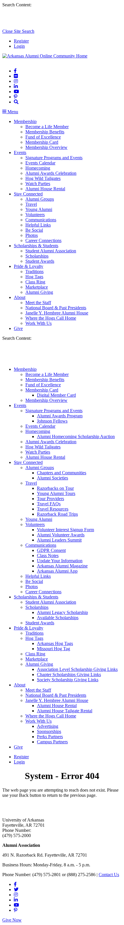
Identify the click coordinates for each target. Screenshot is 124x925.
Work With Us (38, 323)
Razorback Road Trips (57, 514)
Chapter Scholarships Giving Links (69, 674)
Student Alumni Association (50, 250)
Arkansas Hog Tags (55, 643)
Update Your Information (59, 560)
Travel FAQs (49, 503)
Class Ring (35, 281)
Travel (31, 204)
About (19, 297)
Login (19, 46)
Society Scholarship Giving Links (67, 679)
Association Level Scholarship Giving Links (77, 669)
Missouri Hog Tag (53, 648)
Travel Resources (52, 508)
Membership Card (41, 142)
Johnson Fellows (52, 421)
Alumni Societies (52, 477)
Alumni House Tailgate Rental (64, 710)
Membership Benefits (44, 131)
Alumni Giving (39, 292)
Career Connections (43, 240)
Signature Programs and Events (53, 157)
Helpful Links (38, 224)
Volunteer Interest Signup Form (65, 529)
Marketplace (36, 287)
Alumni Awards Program (59, 415)
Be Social (34, 230)
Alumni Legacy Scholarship (62, 612)
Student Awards (39, 261)
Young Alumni (38, 209)
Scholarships (36, 256)
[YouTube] (16, 91)
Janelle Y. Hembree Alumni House (56, 312)
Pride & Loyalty (28, 266)
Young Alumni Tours (56, 493)
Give (18, 328)
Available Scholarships (57, 617)
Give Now (12, 920)
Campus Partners (52, 741)
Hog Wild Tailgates (43, 178)
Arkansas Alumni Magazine (62, 565)
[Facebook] (15, 70)
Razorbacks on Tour (55, 488)
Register (21, 41)
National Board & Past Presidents (55, 307)
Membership (25, 121)
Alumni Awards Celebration (50, 173)
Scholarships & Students (36, 245)
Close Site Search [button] (18, 31)
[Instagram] (16, 81)
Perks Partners (50, 736)
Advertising (47, 726)
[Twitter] (16, 889)
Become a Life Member (47, 126)
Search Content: (16, 4)
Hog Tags (34, 276)
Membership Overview (46, 147)
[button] (16, 101)
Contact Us (109, 874)
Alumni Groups (39, 199)
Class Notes (48, 555)
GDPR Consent (51, 550)
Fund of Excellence (43, 137)
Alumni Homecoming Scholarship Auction (76, 436)
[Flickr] (16, 76)
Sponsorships (49, 731)
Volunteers (35, 214)
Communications (40, 219)
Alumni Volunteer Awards (60, 534)
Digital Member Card (56, 395)
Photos (31, 235)
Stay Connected (28, 193)
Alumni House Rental (45, 188)
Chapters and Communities (61, 472)
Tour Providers (50, 498)
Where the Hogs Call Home (50, 318)
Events (20, 152)
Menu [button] (12, 111)
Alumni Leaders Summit (59, 540)
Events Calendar (40, 162)
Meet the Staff (38, 302)
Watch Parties (37, 183)
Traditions (34, 271)
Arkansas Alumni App (57, 571)
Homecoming (37, 168)
